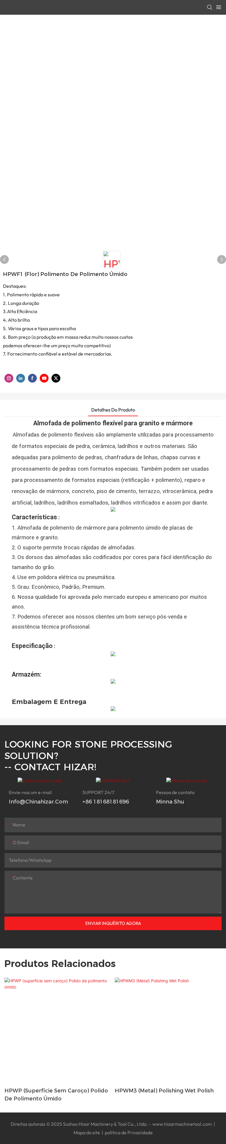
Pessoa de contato (175, 792)
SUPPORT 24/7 (98, 792)
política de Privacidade (128, 1132)
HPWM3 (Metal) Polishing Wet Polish (164, 1090)
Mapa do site (87, 1132)
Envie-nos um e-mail (30, 792)
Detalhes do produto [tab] (113, 410)
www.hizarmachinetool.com (182, 1124)
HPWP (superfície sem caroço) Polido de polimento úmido (56, 1094)
